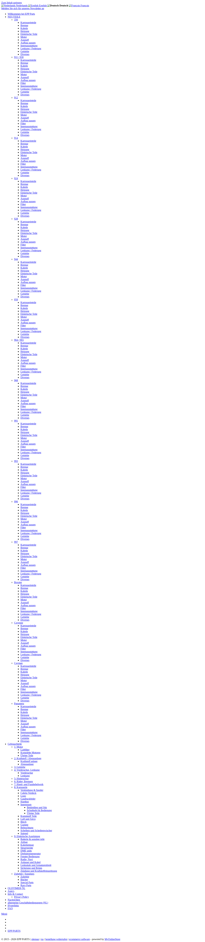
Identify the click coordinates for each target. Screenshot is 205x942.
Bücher (24, 879)
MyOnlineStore (112, 939)
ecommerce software (79, 939)
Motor (23, 37)
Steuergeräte (26, 847)
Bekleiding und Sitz (37, 807)
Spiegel (24, 833)
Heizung (24, 31)
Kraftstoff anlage (28, 761)
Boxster (18, 582)
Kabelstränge (27, 845)
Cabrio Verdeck (28, 793)
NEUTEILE (14, 16)
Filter (23, 83)
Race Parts (25, 885)
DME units (26, 850)
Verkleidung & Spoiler (31, 790)
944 (16, 259)
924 (16, 178)
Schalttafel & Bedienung (39, 810)
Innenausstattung (28, 45)
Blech (23, 821)
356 (16, 19)
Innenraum (25, 804)
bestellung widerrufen (56, 939)
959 (16, 299)
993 (16, 461)
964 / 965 (19, 340)
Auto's (11, 891)
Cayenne (18, 622)
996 (16, 501)
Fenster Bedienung (30, 856)
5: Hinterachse (21, 778)
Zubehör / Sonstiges (24, 873)
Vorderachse (26, 772)
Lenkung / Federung (30, 48)
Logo (23, 796)
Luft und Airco (28, 819)
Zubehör (24, 876)
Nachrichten (14, 899)
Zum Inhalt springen (11, 2)
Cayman (18, 663)
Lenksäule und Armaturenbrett (35, 865)
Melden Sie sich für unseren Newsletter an (22, 8)
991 (16, 420)
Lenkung (25, 775)
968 (16, 380)
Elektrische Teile (28, 34)
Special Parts (26, 882)
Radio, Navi (26, 859)
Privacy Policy (21, 897)
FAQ (10, 908)
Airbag (24, 842)
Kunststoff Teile (28, 816)
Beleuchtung (26, 827)
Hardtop (24, 801)
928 (16, 218)
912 (16, 97)
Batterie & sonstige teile (32, 839)
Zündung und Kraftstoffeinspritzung (38, 871)
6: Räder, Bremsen (23, 781)
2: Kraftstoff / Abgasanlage (27, 758)
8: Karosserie (20, 787)
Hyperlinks (13, 905)
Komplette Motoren (30, 752)
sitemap (35, 939)
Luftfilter (24, 749)
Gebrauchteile (15, 744)
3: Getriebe (19, 767)
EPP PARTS (14, 930)
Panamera (19, 703)
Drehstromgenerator (30, 853)
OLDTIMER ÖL (16, 888)
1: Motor (18, 746)
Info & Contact (15, 894)
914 (16, 138)
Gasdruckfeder (27, 798)
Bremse (24, 25)
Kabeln (24, 28)
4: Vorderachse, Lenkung (27, 770)
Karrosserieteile (28, 22)
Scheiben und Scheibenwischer (36, 830)
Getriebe (24, 51)
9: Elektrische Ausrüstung (27, 836)
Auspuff (24, 39)
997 (16, 542)
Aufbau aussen (28, 42)
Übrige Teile (26, 755)
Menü (4, 914)
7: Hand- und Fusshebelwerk (28, 784)
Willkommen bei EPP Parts (21, 14)
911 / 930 (19, 57)
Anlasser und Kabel (30, 862)
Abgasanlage (27, 764)
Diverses (24, 54)
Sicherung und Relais (31, 868)
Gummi (24, 824)
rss (42, 939)
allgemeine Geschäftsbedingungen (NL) (28, 902)
